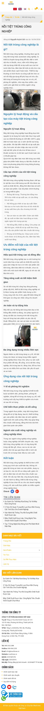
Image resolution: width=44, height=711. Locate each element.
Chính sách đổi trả (10, 678)
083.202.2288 (8, 646)
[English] (20, 9)
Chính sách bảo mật (10, 672)
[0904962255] (3, 698)
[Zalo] (3, 692)
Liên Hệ (6, 564)
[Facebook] (3, 686)
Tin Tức (6, 555)
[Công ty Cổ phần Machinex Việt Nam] (11, 3)
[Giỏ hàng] (35, 9)
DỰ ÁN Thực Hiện (9, 559)
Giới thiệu (6, 545)
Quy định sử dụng (10, 681)
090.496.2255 (9, 648)
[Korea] (25, 9)
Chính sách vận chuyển (11, 675)
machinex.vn (9, 654)
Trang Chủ (7, 541)
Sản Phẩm (7, 550)
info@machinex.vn (10, 651)
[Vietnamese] (15, 9)
